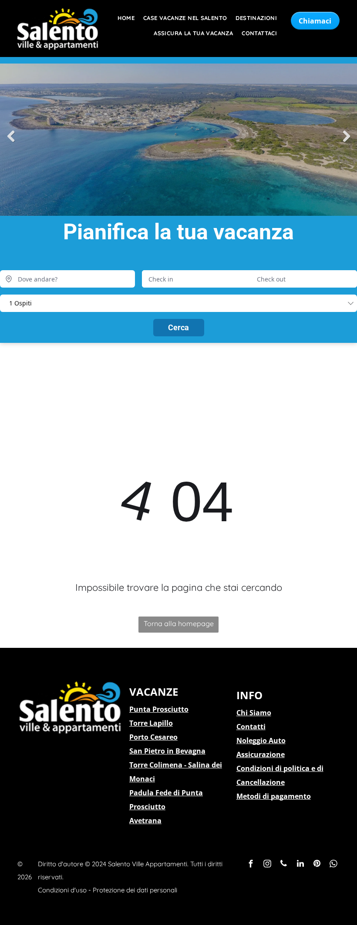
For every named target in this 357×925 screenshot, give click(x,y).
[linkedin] (300, 865)
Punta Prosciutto (159, 709)
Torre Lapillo (151, 723)
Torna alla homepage (179, 623)
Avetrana (145, 820)
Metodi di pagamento (273, 796)
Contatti (251, 726)
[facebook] (251, 865)
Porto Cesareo (153, 737)
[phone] (284, 865)
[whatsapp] (333, 865)
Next (346, 136)
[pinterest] (317, 865)
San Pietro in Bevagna (167, 751)
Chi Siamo (253, 712)
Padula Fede (150, 793)
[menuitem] (122, 18)
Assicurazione (260, 754)
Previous (10, 136)
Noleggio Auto (261, 740)
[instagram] (267, 865)
